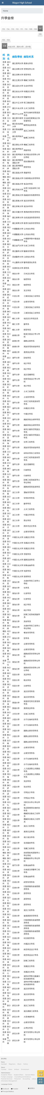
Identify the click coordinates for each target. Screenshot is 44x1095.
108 (35, 29)
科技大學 (11, 47)
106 (40, 34)
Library (34, 1079)
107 (40, 28)
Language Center (6, 1084)
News (3, 1062)
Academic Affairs (6, 1075)
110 (26, 29)
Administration (5, 1073)
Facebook (6, 1089)
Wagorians (12, 1064)
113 (12, 29)
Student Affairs (18, 1075)
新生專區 (4, 1058)
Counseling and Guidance (23, 1077)
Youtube (15, 1089)
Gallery (25, 1064)
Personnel (17, 1079)
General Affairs (30, 1075)
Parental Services (6, 1079)
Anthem (16, 1069)
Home (5, 11)
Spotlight (4, 1064)
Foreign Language (7, 1077)
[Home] (22, 2)
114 (8, 29)
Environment (25, 1069)
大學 (4, 46)
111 (21, 29)
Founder (3, 1069)
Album (19, 1064)
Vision (10, 1069)
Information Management (9, 1081)
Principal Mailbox (8, 1091)
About (3, 1067)
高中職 (28, 47)
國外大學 (20, 47)
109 (30, 29)
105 (3, 40)
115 (3, 29)
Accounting (26, 1079)
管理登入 (32, 1088)
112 (17, 29)
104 (8, 40)
